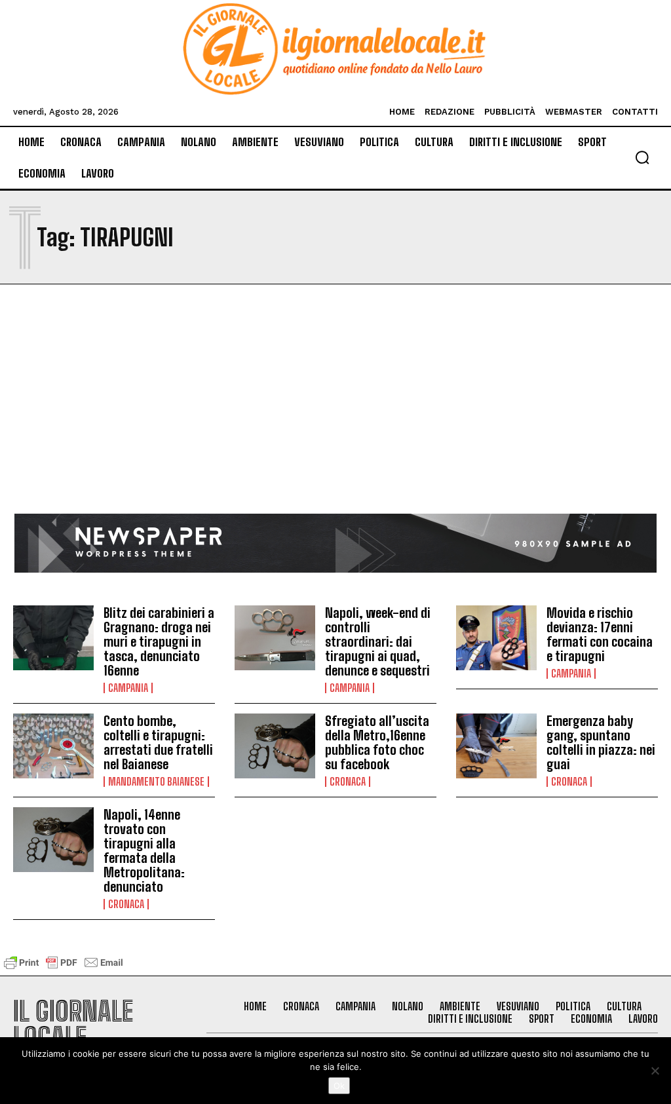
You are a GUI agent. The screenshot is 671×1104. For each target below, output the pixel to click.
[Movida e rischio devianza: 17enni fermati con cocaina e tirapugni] (496, 637)
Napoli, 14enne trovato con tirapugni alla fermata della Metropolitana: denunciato (144, 850)
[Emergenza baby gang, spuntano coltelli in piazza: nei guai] (496, 746)
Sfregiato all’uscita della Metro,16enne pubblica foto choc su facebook (377, 742)
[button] (642, 157)
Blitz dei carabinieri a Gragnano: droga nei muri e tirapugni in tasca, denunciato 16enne (159, 641)
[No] (654, 1070)
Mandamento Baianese (156, 781)
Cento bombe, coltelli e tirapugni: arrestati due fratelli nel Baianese (158, 742)
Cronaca (348, 781)
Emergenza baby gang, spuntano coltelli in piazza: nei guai (600, 742)
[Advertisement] (335, 415)
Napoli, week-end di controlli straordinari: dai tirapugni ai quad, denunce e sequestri (378, 641)
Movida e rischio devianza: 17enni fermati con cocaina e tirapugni (599, 634)
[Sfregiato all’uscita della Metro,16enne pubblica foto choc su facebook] (275, 746)
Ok (339, 1085)
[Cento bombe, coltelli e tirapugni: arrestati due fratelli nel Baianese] (53, 746)
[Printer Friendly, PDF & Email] (63, 968)
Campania (128, 688)
